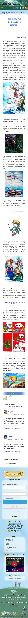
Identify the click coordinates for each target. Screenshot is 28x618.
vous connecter (16, 461)
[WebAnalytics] (14, 613)
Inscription (14, 506)
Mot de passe (6, 491)
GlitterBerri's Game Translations (8, 602)
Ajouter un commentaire (16, 406)
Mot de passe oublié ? (14, 512)
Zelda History (24, 597)
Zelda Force (17, 597)
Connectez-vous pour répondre (12, 428)
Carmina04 (11, 436)
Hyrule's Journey (6, 595)
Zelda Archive (11, 597)
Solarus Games (4, 597)
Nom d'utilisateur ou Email (10, 484)
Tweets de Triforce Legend (15, 578)
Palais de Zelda (14, 595)
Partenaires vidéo (14, 606)
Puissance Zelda (21, 595)
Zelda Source (11, 599)
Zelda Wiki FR (18, 599)
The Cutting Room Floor (21, 602)
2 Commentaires (22, 37)
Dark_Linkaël (11, 412)
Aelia (5, 32)
